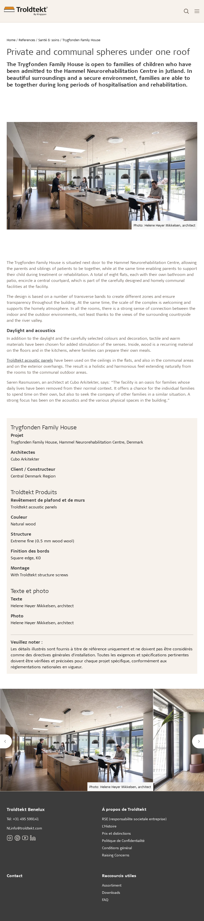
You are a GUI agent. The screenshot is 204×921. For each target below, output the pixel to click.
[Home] (26, 11)
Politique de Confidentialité (123, 840)
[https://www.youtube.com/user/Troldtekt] (25, 838)
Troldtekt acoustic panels (30, 360)
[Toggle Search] (186, 11)
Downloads (111, 892)
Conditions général (117, 847)
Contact (14, 875)
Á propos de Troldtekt (124, 809)
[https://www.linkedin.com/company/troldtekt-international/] (33, 838)
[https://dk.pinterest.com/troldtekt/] (17, 838)
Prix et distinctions (116, 833)
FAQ (105, 899)
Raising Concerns (115, 855)
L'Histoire (109, 826)
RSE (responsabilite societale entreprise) (134, 818)
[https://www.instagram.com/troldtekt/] (10, 838)
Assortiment (111, 885)
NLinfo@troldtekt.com (24, 828)
